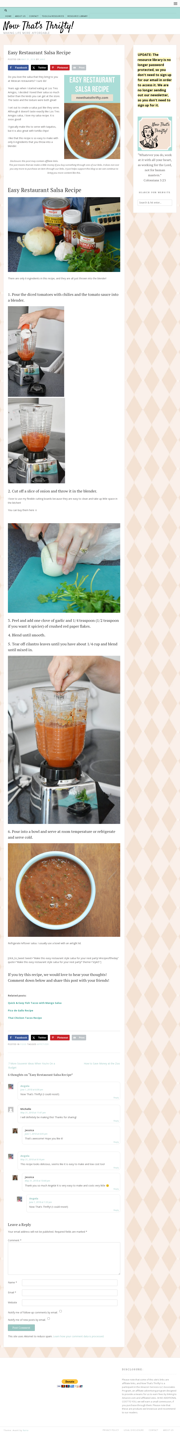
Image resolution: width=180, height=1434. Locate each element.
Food (23, 1044)
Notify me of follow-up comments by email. (33, 1312)
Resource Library (78, 16)
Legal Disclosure (134, 1430)
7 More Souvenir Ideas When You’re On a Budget (31, 1065)
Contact (33, 16)
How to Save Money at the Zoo (102, 1063)
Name (12, 1282)
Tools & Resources (53, 16)
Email (12, 1292)
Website (12, 1302)
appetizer (43, 1044)
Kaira (25, 1430)
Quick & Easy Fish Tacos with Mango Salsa (35, 1003)
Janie (42, 59)
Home (8, 16)
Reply (116, 1097)
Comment (14, 1240)
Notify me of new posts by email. (27, 1319)
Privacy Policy (111, 1430)
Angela (24, 1086)
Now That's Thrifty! (39, 26)
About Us (20, 16)
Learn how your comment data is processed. (78, 1336)
